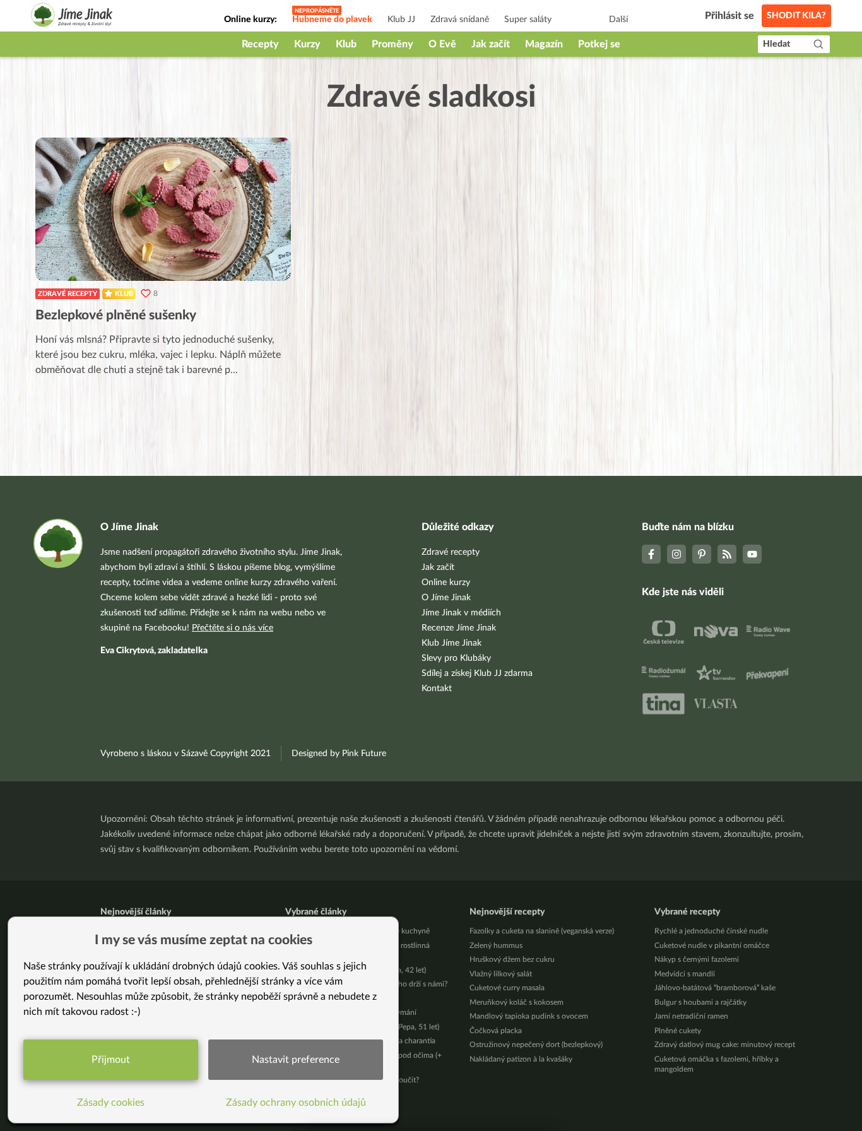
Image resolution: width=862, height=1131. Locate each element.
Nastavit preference (295, 1060)
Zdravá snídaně (459, 19)
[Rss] (726, 554)
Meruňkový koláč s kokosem (516, 1002)
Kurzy (307, 44)
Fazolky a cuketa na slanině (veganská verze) (541, 931)
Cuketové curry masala (507, 988)
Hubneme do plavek (332, 19)
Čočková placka (495, 1030)
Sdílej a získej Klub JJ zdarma (477, 673)
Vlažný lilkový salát (500, 974)
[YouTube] (752, 554)
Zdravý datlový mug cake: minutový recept (724, 1044)
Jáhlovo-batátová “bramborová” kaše (715, 988)
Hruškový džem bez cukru (512, 959)
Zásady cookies (111, 1103)
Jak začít (490, 44)
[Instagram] (676, 554)
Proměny (392, 44)
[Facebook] (651, 554)
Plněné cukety (677, 1030)
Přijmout (111, 1060)
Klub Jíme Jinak (451, 643)
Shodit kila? (796, 15)
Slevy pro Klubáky (456, 658)
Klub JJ (401, 19)
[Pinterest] (701, 554)
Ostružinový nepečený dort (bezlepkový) (536, 1044)
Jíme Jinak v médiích (461, 612)
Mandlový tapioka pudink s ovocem (528, 1016)
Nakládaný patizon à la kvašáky (520, 1059)
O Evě (442, 44)
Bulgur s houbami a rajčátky (700, 1002)
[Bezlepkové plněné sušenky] (163, 209)
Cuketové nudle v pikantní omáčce (711, 945)
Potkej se (599, 44)
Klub (346, 44)
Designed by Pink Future (339, 753)
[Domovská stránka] (72, 16)
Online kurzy (446, 582)
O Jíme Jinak (446, 597)
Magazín (544, 44)
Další (618, 19)
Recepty (260, 44)
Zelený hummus (496, 945)
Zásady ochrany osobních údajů (296, 1103)
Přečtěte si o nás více (232, 628)
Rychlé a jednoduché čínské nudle (711, 931)
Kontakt (437, 688)
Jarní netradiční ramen (691, 1016)
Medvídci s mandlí (684, 974)
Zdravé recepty (67, 293)
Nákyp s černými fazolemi (696, 959)
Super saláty (528, 19)
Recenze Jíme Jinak (459, 628)
